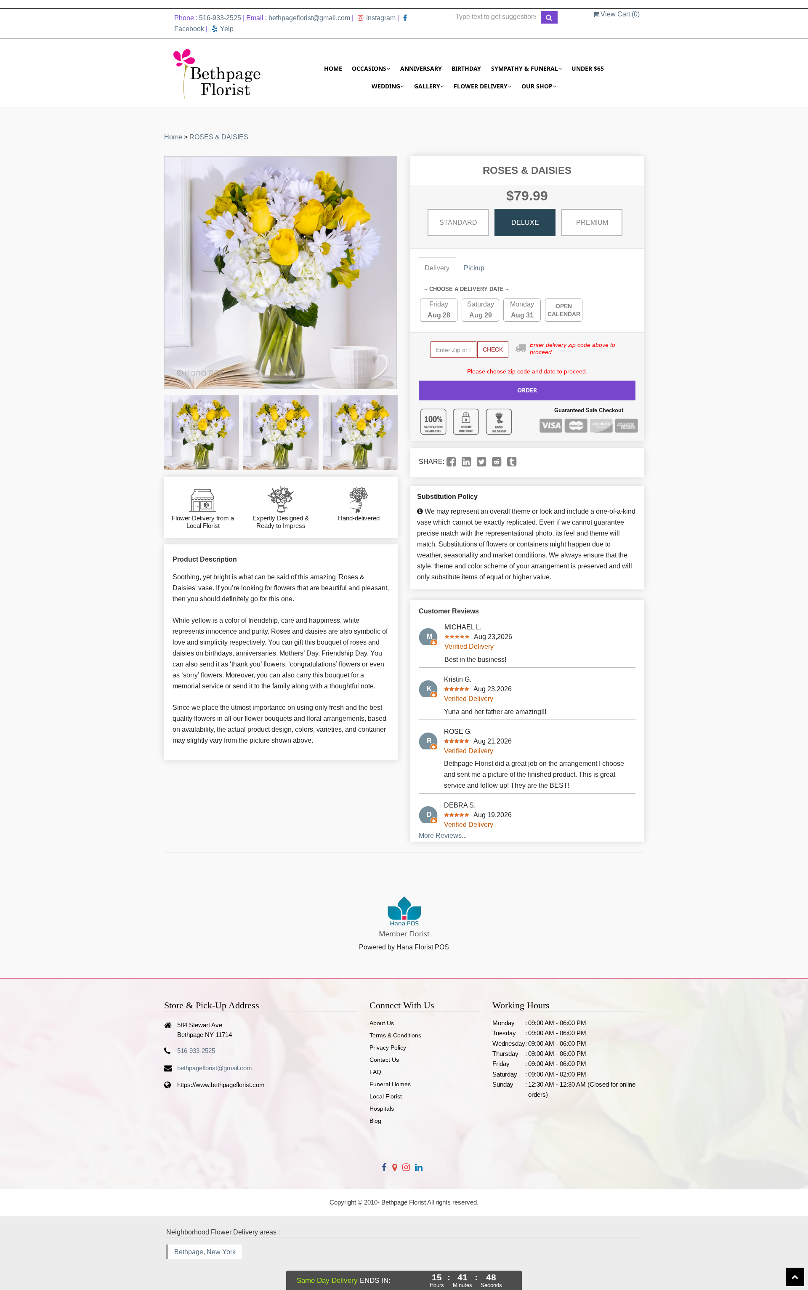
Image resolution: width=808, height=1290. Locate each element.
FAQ (375, 1072)
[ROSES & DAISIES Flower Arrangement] (201, 432)
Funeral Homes (390, 1084)
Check (493, 349)
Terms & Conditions (395, 1035)
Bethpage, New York (205, 1251)
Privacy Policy (387, 1047)
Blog (375, 1120)
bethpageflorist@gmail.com (309, 17)
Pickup (474, 268)
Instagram (381, 17)
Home (333, 68)
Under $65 (587, 68)
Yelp (227, 28)
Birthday (466, 68)
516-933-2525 (220, 17)
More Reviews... (443, 835)
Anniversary (421, 68)
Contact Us (384, 1059)
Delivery (437, 268)
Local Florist (385, 1096)
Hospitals (381, 1108)
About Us (381, 1023)
